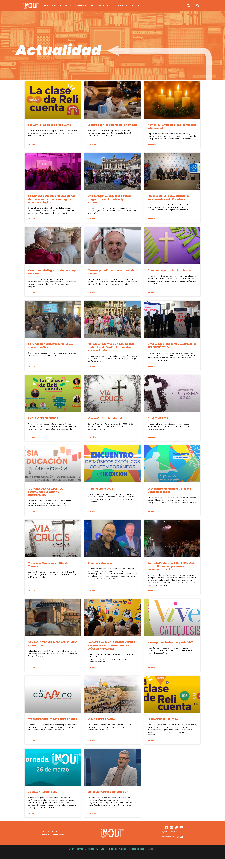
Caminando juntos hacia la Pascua (170, 270)
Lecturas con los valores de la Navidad (112, 125)
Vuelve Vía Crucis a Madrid (105, 418)
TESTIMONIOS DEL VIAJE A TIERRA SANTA (52, 719)
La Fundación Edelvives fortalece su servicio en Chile (50, 345)
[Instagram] (171, 827)
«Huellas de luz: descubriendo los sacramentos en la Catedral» (169, 197)
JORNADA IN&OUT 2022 (42, 792)
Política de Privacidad (118, 849)
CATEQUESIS (121, 5)
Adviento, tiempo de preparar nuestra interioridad (172, 126)
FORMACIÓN (65, 5)
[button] (197, 5)
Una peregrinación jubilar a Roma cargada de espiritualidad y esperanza (109, 199)
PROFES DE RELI (105, 5)
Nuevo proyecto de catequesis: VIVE (170, 642)
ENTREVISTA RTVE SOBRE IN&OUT (108, 792)
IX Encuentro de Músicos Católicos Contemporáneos (169, 490)
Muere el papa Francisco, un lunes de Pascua (111, 272)
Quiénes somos (76, 849)
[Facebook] (166, 827)
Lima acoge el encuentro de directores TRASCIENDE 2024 (172, 345)
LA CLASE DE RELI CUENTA (43, 418)
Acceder (152, 849)
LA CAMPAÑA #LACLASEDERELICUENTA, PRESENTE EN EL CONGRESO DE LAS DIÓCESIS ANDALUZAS (112, 645)
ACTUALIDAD (137, 5)
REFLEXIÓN (79, 5)
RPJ (92, 5)
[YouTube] (181, 827)
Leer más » (32, 145)
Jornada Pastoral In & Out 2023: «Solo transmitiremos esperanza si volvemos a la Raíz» (171, 566)
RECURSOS (48, 5)
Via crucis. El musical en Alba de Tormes (48, 564)
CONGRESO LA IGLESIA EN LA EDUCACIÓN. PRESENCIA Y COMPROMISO (45, 492)
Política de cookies (138, 849)
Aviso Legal (101, 849)
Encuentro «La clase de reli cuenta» (50, 125)
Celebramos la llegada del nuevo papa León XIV (52, 272)
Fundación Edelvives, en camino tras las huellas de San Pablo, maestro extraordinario (111, 347)
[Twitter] (176, 827)
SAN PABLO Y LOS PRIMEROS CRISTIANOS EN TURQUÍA (52, 644)
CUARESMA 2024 (158, 418)
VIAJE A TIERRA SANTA (101, 719)
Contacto (89, 849)
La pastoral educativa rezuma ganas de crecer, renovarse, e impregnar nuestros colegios (51, 199)
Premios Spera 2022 (100, 488)
